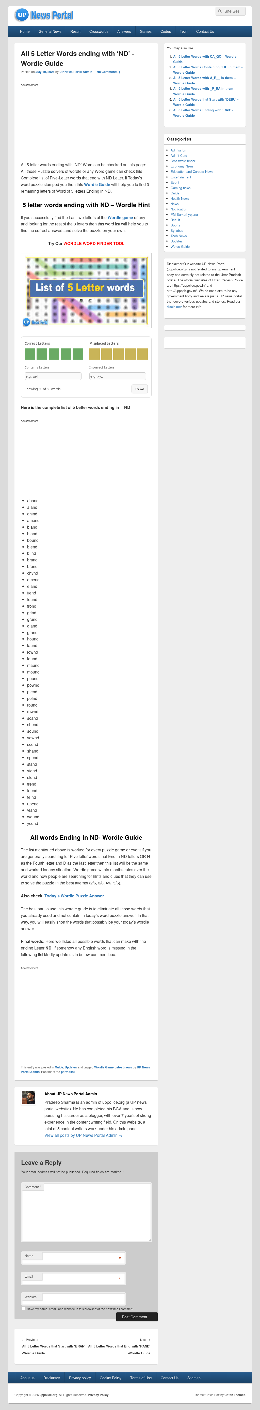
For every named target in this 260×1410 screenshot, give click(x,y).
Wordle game (120, 217)
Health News (180, 198)
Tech (184, 31)
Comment (33, 1186)
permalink (68, 1071)
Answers (124, 31)
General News (50, 31)
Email (29, 1276)
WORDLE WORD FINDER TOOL (93, 243)
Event (175, 182)
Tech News (179, 235)
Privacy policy (80, 1377)
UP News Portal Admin (75, 71)
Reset (139, 389)
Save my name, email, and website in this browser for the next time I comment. (80, 1309)
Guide (59, 1067)
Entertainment (181, 177)
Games (146, 31)
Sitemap (194, 1377)
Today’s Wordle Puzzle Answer (74, 896)
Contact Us (205, 31)
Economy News (182, 166)
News (175, 203)
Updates (71, 1067)
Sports (175, 225)
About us (27, 1377)
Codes (165, 31)
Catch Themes (235, 1394)
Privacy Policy (98, 1394)
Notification (179, 209)
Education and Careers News (192, 171)
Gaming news (181, 187)
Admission (178, 150)
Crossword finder (183, 160)
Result (75, 31)
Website (31, 1296)
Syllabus (177, 230)
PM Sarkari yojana (184, 214)
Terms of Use (141, 1377)
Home (25, 31)
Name (29, 1255)
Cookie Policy (110, 1377)
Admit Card (179, 155)
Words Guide (180, 246)
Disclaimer (51, 1377)
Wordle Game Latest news (113, 1067)
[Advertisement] (86, 123)
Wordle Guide (97, 184)
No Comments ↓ (109, 71)
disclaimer (174, 306)
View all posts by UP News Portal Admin (83, 1135)
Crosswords (98, 31)
